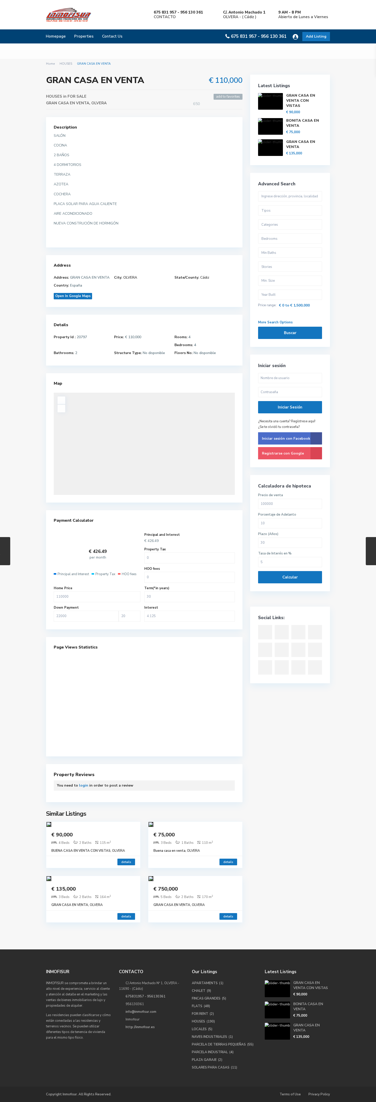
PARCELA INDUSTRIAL (210, 1052)
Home (50, 64)
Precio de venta (270, 495)
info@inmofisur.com (141, 1011)
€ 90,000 (62, 834)
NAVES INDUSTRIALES (209, 1037)
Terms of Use (290, 1094)
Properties (84, 36)
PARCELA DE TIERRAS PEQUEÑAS (219, 1044)
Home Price (63, 588)
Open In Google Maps (73, 296)
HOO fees (152, 568)
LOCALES (199, 1029)
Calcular (290, 577)
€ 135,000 (63, 888)
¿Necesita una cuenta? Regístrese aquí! (286, 421)
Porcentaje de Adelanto (277, 514)
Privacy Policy (319, 1094)
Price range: (267, 305)
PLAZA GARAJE (204, 1060)
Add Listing (316, 36)
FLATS (197, 1006)
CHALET (198, 991)
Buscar (290, 332)
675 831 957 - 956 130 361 (258, 36)
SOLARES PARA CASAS (210, 1067)
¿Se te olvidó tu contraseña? (279, 427)
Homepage (56, 36)
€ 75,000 (164, 834)
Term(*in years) (156, 588)
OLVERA (99, 103)
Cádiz (204, 277)
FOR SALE (77, 96)
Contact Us (112, 36)
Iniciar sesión (290, 407)
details (126, 862)
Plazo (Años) (268, 534)
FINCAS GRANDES (206, 998)
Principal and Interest (162, 534)
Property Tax (155, 549)
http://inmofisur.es (140, 1027)
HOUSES (66, 64)
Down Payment (66, 607)
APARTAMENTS (205, 983)
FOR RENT (200, 1014)
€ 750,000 (165, 888)
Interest (151, 607)
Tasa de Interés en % (275, 553)
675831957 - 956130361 (145, 996)
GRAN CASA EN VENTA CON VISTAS (300, 100)
